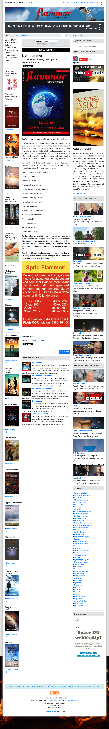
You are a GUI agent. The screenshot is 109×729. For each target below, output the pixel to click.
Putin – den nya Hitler (81, 571)
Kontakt (62, 2)
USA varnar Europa (80, 530)
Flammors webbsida (81, 514)
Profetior (66, 26)
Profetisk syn (79, 383)
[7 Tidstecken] (88, 445)
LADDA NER (11, 228)
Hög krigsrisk (78, 599)
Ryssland (77, 583)
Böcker (51, 686)
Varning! (77, 478)
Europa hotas (79, 333)
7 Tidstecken (79, 453)
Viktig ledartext (79, 564)
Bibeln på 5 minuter (80, 553)
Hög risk (77, 587)
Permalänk (40, 340)
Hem (10, 26)
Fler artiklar (64, 352)
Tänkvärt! (77, 548)
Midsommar (78, 578)
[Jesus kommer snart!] (88, 423)
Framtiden (77, 589)
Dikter (26, 26)
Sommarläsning (78, 35)
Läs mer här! (81, 193)
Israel (48, 26)
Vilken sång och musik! (82, 550)
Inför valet (77, 261)
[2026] (88, 398)
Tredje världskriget (80, 555)
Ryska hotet (78, 585)
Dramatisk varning (80, 541)
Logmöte (77, 539)
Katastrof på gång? (80, 601)
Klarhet (76, 594)
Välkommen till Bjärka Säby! (83, 525)
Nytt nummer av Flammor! (42, 375)
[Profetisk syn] (88, 375)
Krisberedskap (79, 534)
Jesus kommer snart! (83, 431)
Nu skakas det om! (80, 518)
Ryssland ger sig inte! (81, 560)
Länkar (56, 26)
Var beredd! (78, 557)
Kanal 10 (42, 686)
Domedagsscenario (82, 355)
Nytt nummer (25, 35)
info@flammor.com (54, 700)
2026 (75, 406)
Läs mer (10, 193)
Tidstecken (78, 26)
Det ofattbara (78, 592)
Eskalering (77, 509)
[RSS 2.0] (54, 693)
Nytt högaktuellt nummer (42, 388)
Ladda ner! (10, 299)
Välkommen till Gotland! (84, 241)
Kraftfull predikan (80, 596)
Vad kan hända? (79, 573)
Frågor (39, 26)
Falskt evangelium (81, 308)
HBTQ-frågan (79, 520)
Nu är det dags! (79, 606)
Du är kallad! (78, 567)
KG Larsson (78, 580)
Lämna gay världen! (81, 527)
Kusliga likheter (79, 532)
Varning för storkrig (80, 569)
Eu (33, 26)
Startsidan (10, 35)
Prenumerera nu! (94, 2)
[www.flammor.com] (54, 14)
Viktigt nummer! (79, 576)
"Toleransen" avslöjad (83, 283)
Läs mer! (10, 329)
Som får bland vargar (81, 537)
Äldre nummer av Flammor (42, 414)
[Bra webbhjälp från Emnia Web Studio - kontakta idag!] (88, 644)
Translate (52, 44)
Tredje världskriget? (81, 543)
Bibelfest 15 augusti (81, 516)
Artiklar (17, 26)
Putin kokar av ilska (82, 216)
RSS (102, 5)
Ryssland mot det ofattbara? (84, 523)
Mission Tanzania (76, 2)
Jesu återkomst (91, 27)
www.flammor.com (73, 700)
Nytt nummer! (37, 363)
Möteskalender (29, 686)
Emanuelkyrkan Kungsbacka (83, 511)
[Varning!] (88, 470)
